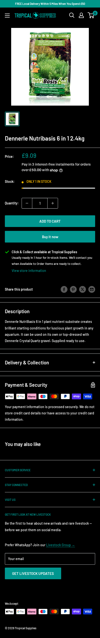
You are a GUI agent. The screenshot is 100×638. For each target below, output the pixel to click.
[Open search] (72, 15)
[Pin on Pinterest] (73, 289)
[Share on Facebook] (64, 289)
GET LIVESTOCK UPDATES (33, 573)
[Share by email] (91, 289)
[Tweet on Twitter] (82, 289)
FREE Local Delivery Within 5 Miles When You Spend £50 (50, 3)
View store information (29, 271)
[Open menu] (7, 15)
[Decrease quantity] (27, 203)
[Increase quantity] (53, 203)
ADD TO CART (50, 221)
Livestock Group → (60, 545)
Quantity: (12, 203)
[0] (91, 15)
